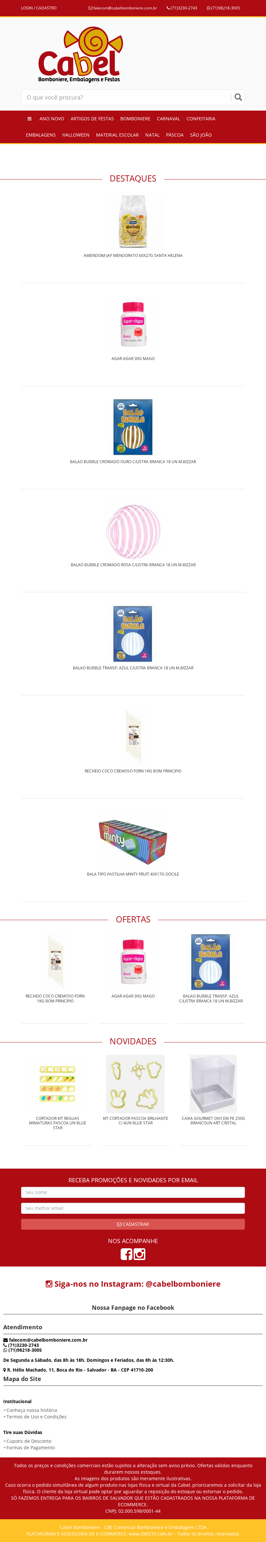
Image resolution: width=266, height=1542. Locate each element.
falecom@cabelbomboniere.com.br (124, 8)
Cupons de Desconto (28, 1441)
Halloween (76, 135)
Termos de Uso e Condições (36, 1417)
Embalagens (41, 135)
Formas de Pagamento (30, 1447)
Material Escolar (117, 135)
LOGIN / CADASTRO (38, 8)
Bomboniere (135, 118)
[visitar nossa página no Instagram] (139, 1257)
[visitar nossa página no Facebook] (126, 1257)
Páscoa (175, 135)
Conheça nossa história (31, 1410)
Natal (152, 135)
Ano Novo (52, 118)
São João (201, 135)
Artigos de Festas (92, 118)
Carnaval (168, 118)
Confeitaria (201, 118)
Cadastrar (135, 1224)
